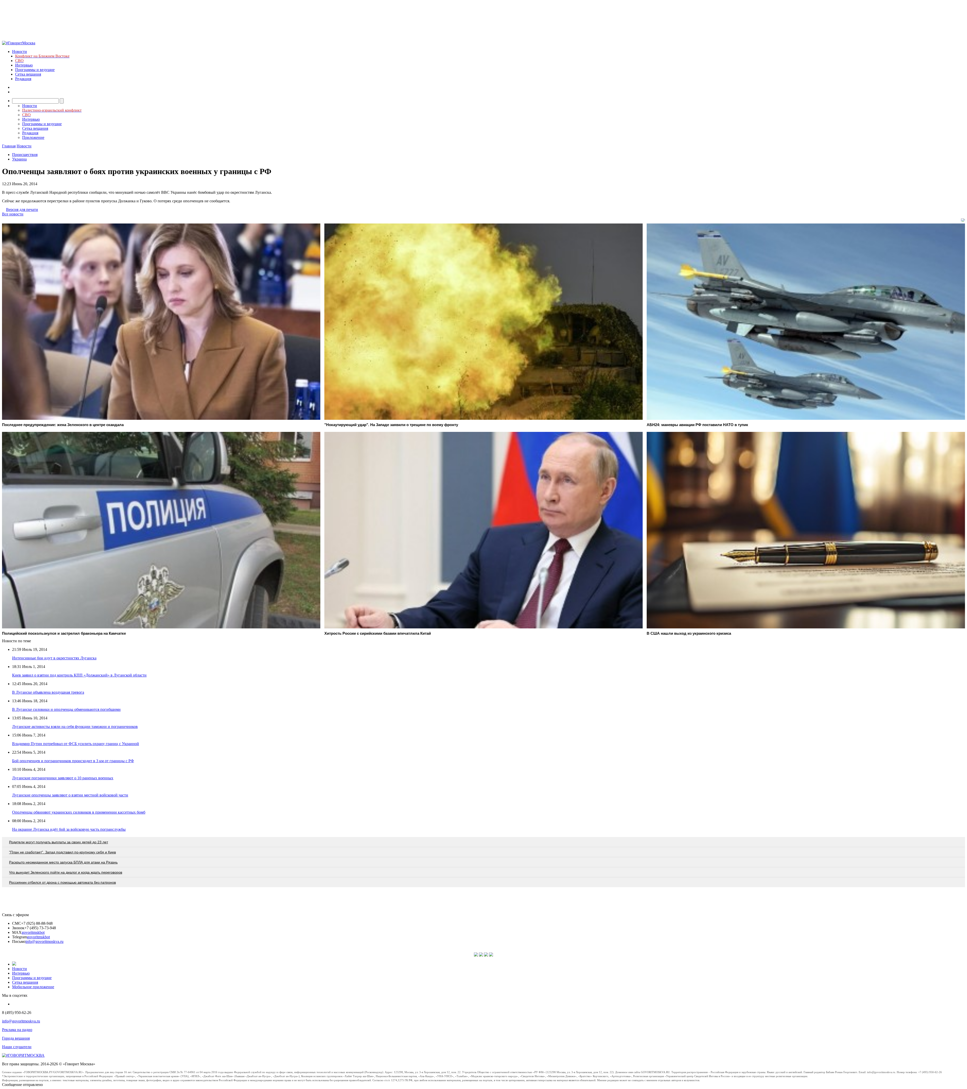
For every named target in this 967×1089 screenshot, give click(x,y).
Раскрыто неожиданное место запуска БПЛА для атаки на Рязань (63, 862)
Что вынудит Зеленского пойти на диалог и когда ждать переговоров (65, 872)
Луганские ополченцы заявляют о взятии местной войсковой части (70, 795)
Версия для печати (22, 209)
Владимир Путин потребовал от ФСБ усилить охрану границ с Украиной (75, 744)
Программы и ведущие (35, 70)
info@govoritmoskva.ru (44, 941)
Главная (9, 146)
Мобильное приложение (33, 987)
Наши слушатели (16, 1047)
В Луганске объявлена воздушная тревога (48, 692)
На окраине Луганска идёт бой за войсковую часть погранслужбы (69, 829)
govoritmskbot (33, 932)
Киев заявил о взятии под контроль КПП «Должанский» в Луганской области (79, 675)
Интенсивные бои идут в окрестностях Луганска (54, 658)
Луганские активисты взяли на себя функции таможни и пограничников (75, 726)
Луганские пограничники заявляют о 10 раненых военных (62, 778)
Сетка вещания (28, 74)
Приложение (33, 137)
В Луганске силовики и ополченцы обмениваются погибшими (66, 709)
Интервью (24, 65)
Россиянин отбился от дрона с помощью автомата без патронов (62, 882)
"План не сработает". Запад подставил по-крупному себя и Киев (62, 852)
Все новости (12, 214)
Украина (19, 159)
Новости (19, 51)
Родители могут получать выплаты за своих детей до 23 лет (58, 842)
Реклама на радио (17, 1030)
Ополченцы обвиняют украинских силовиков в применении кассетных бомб (78, 812)
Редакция (23, 79)
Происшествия (25, 154)
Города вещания (16, 1038)
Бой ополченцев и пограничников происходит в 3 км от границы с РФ (73, 761)
